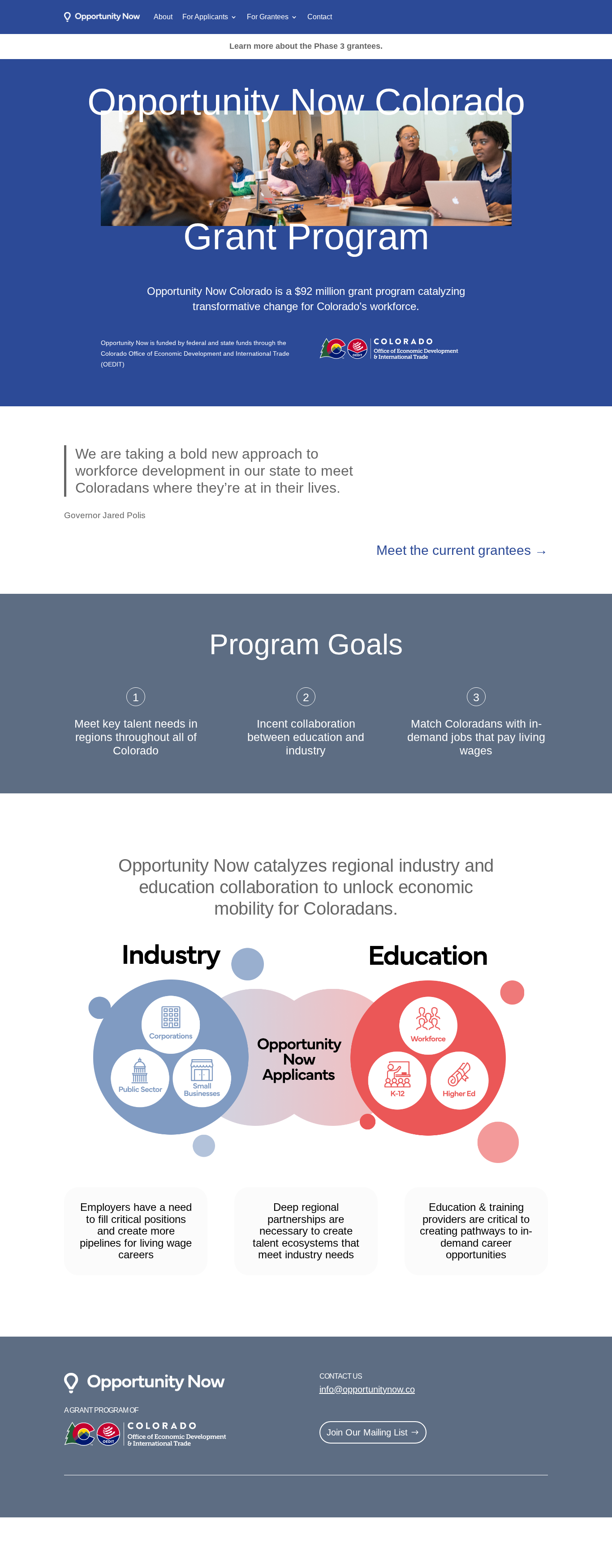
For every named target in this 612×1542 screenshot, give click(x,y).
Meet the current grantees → (462, 550)
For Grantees (268, 17)
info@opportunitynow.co (367, 1389)
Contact (319, 17)
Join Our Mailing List (367, 1432)
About (163, 17)
